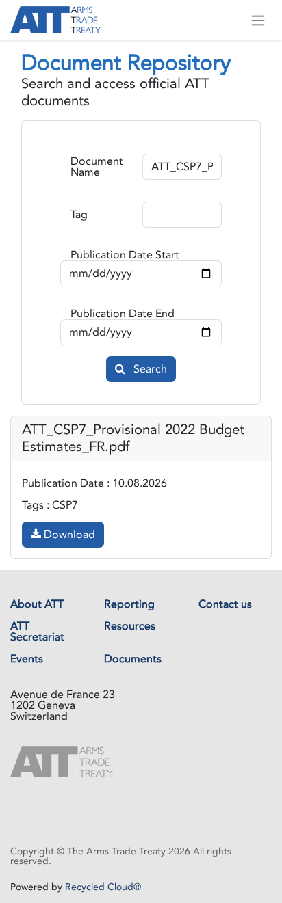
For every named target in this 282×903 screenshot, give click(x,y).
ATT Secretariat (37, 632)
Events (26, 658)
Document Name (96, 167)
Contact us (225, 604)
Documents (133, 658)
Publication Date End (122, 313)
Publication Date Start (124, 255)
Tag (79, 214)
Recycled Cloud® (103, 886)
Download (68, 534)
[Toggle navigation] (258, 19)
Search (149, 369)
